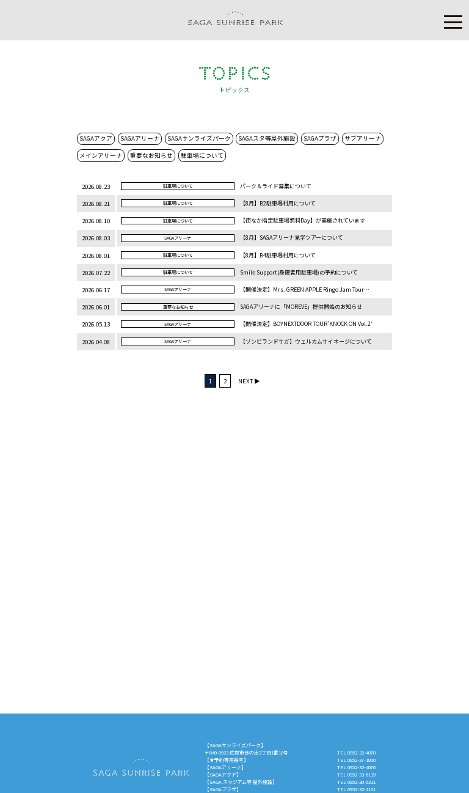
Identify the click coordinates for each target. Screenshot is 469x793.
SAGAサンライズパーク (199, 138)
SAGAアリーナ (139, 138)
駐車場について (202, 155)
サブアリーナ (362, 138)
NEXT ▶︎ (249, 381)
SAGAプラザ (320, 138)
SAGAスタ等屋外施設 (267, 138)
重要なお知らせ (151, 155)
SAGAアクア (95, 138)
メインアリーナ (100, 155)
